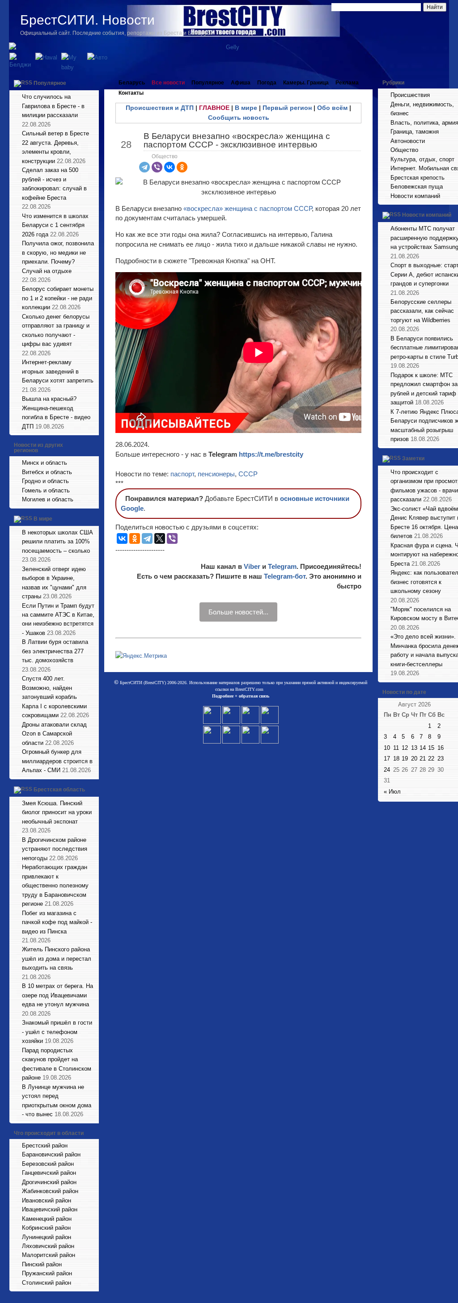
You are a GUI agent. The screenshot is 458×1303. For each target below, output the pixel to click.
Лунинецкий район (46, 1237)
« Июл (392, 791)
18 (396, 758)
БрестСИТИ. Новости (87, 20)
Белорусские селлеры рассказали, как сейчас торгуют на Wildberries (422, 311)
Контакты (131, 93)
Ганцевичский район (49, 1172)
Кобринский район (46, 1227)
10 (387, 747)
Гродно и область (45, 481)
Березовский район (48, 1163)
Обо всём (332, 107)
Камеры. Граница (306, 83)
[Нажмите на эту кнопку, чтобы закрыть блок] (93, 82)
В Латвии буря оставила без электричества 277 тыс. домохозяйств (55, 651)
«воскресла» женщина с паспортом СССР (247, 208)
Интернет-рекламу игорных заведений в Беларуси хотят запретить (57, 371)
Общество (165, 156)
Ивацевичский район (49, 1209)
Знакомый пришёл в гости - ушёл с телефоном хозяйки (57, 1031)
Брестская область (59, 789)
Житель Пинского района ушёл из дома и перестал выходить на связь (56, 958)
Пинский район (42, 1264)
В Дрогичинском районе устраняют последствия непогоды (54, 849)
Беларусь (132, 83)
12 (405, 747)
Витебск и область (47, 472)
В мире (43, 519)
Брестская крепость (417, 177)
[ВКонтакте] (169, 167)
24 (387, 769)
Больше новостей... (238, 612)
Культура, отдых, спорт (422, 159)
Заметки (413, 458)
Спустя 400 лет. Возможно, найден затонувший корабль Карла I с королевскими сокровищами (54, 697)
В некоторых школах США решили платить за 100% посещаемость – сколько (57, 541)
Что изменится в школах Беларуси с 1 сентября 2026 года (55, 225)
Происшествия (410, 95)
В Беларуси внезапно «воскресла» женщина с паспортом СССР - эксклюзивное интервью (237, 140)
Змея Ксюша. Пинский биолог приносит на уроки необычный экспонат (57, 812)
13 (414, 747)
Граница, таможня (414, 131)
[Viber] (157, 167)
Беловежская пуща (416, 186)
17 (387, 758)
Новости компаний (415, 196)
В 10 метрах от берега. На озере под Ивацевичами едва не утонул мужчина (57, 995)
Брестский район (45, 1145)
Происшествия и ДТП (160, 107)
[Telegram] (144, 167)
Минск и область (44, 462)
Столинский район (46, 1282)
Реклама (347, 83)
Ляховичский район (48, 1246)
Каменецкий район (47, 1218)
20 (414, 758)
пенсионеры (216, 474)
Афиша (240, 83)
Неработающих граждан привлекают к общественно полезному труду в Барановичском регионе (55, 885)
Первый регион (287, 107)
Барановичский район (51, 1154)
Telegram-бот (284, 576)
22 (431, 758)
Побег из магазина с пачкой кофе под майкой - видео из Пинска (57, 922)
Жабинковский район (50, 1191)
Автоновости (407, 141)
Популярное (50, 83)
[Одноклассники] (182, 167)
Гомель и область (46, 490)
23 (440, 758)
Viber (252, 566)
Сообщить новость (238, 117)
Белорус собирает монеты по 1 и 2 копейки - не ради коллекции (57, 298)
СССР (248, 474)
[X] (159, 538)
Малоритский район (48, 1255)
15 (431, 747)
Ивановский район (46, 1200)
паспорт (182, 474)
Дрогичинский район (49, 1182)
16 (440, 747)
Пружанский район (47, 1273)
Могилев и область (47, 499)
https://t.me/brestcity (271, 454)
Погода (266, 83)
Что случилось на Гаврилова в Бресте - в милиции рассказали (53, 105)
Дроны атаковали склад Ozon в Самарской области (54, 733)
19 (405, 758)
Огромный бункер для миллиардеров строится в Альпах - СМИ (57, 760)
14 (423, 747)
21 (423, 758)
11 (396, 747)
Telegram (282, 566)
